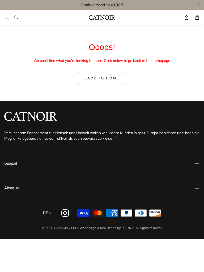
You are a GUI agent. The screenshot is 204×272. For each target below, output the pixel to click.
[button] (7, 17)
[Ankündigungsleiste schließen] (199, 4)
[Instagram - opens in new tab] (65, 213)
